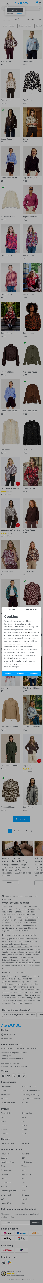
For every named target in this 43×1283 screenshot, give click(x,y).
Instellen (8, 674)
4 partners (26, 633)
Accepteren (34, 674)
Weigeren (20, 674)
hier (9, 658)
